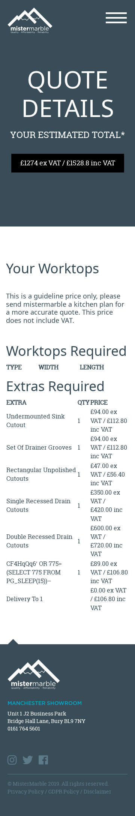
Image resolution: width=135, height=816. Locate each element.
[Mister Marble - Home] (35, 20)
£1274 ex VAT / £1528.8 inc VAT (67, 163)
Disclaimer (97, 791)
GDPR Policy (63, 791)
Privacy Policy (26, 791)
